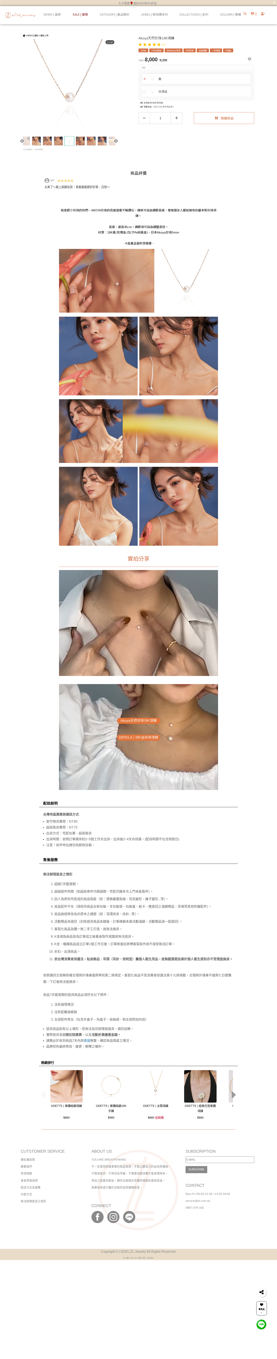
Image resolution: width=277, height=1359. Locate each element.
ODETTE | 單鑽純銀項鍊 (66, 1105)
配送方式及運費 (31, 1187)
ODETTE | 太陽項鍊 (155, 1105)
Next (116, 141)
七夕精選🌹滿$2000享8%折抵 (137, 3)
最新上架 (44, 35)
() (255, 13)
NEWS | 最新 (32, 35)
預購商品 (227, 118)
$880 (66, 1117)
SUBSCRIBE (196, 1169)
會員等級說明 (29, 1180)
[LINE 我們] (261, 1324)
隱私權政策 (28, 1159)
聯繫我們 (26, 1166)
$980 (111, 1117)
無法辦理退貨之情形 (33, 1201)
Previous (22, 141)
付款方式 (26, 1194)
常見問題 (26, 1173)
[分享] (261, 1292)
